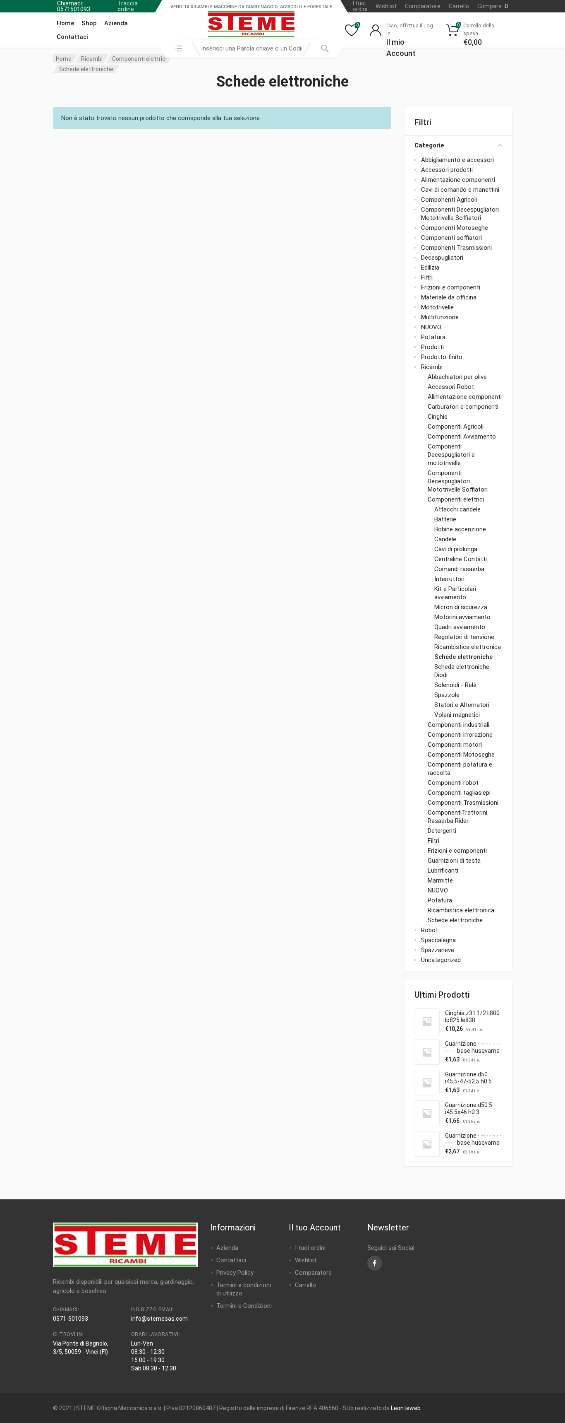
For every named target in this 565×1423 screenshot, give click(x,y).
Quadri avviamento (459, 627)
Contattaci (72, 37)
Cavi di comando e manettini (460, 189)
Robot (429, 930)
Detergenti (442, 831)
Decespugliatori (442, 257)
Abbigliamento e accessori (457, 160)
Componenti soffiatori (451, 237)
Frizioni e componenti (450, 287)
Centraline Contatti (460, 559)
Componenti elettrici (139, 58)
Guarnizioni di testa (454, 860)
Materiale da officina (448, 297)
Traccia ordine (127, 6)
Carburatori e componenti (463, 406)
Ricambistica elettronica (467, 647)
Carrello (459, 6)
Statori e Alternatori (461, 705)
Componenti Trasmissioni (456, 247)
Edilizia (430, 267)
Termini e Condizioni (244, 1306)
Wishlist (386, 6)
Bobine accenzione (460, 529)
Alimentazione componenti (458, 179)
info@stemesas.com (159, 1318)
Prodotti (432, 347)
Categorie (429, 145)
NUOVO (431, 327)
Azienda (116, 23)
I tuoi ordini (360, 6)
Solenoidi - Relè (455, 685)
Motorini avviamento (462, 617)
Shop (89, 23)
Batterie (445, 519)
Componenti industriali (458, 724)
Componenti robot (453, 782)
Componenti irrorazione (460, 734)
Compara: (492, 6)
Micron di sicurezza (460, 607)
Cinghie (438, 416)
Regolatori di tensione (464, 637)
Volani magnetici (457, 715)
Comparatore (423, 6)
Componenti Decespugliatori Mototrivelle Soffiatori (458, 481)
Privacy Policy (235, 1272)
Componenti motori (455, 744)
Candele (445, 539)
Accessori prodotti (447, 170)
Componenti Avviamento (462, 436)
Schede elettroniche (463, 657)
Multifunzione (440, 317)
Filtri (427, 277)
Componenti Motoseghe (454, 228)
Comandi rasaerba (459, 569)
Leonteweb (406, 1408)
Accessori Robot (451, 387)
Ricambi (92, 58)
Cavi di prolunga (455, 549)
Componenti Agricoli (449, 199)
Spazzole (447, 695)
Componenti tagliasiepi (459, 792)
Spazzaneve (437, 950)
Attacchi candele (457, 509)
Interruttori (449, 579)
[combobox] (251, 48)
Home (65, 23)
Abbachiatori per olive (457, 377)
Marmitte (440, 880)
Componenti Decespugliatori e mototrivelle (451, 455)
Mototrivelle (437, 307)
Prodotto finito (441, 357)
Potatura (433, 337)
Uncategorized (441, 960)
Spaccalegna (438, 940)
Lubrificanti (443, 870)
